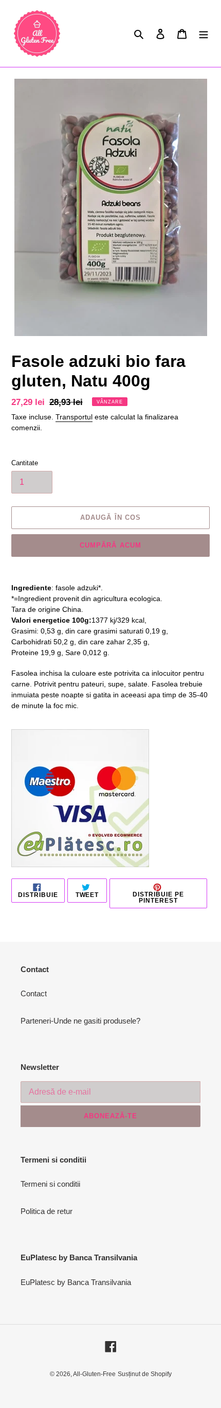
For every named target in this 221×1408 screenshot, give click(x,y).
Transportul (74, 417)
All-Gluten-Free (94, 1374)
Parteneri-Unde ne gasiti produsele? (80, 1020)
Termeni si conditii (50, 1184)
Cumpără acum (110, 545)
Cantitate (24, 463)
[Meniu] (203, 34)
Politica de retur (46, 1211)
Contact (34, 993)
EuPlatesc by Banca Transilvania (76, 1282)
